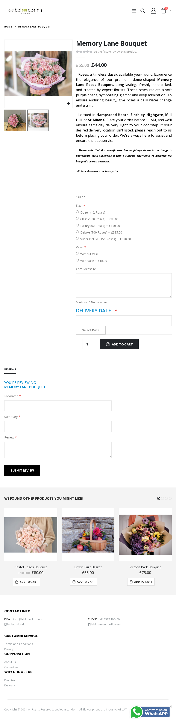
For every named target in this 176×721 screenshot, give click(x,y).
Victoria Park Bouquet (145, 567)
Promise (9, 680)
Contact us (11, 667)
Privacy (9, 649)
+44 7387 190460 (109, 619)
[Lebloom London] (24, 10)
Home (8, 26)
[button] (68, 104)
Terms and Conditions (18, 644)
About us (10, 662)
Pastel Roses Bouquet (30, 567)
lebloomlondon (17, 624)
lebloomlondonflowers (105, 624)
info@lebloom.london (27, 619)
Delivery (9, 685)
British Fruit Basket (88, 567)
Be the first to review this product (115, 51)
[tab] (10, 369)
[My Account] (153, 11)
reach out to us (159, 130)
